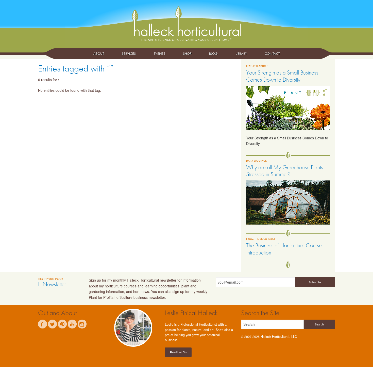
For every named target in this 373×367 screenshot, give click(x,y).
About (98, 53)
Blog (213, 53)
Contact (272, 53)
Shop (187, 53)
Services (129, 53)
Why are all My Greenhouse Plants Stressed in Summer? (284, 170)
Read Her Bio (178, 352)
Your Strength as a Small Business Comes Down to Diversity (282, 76)
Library (241, 53)
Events (159, 53)
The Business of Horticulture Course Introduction (284, 249)
